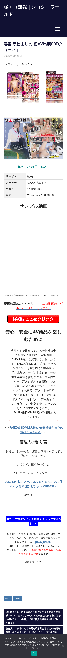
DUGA (8, 598)
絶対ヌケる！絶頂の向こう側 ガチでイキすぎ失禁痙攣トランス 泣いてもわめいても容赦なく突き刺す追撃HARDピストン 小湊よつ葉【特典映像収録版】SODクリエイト (33, 617)
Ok (34, 653)
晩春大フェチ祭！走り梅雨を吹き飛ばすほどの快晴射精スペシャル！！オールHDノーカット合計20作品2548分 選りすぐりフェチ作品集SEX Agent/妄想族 (33, 632)
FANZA (17, 598)
